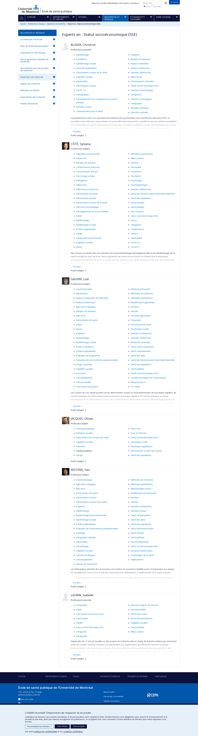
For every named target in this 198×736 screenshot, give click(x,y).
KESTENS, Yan (80, 470)
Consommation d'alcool (86, 171)
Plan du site (108, 696)
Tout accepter (79, 726)
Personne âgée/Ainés (141, 315)
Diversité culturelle (139, 112)
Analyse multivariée (140, 63)
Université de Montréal (28, 9)
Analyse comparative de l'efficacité (92, 298)
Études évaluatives (85, 346)
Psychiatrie (136, 176)
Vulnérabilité (81, 81)
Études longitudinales (86, 229)
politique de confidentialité (45, 731)
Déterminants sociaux (86, 85)
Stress (134, 220)
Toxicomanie (82, 618)
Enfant (79, 215)
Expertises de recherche (56, 24)
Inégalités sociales (84, 76)
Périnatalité (136, 167)
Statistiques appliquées (141, 446)
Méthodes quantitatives (142, 153)
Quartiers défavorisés (141, 72)
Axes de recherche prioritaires (34, 46)
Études (76, 676)
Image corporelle (84, 364)
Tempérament (137, 229)
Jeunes (79, 247)
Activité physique (84, 289)
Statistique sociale (139, 442)
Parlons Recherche (29, 103)
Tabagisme (136, 224)
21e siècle (135, 386)
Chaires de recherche (30, 83)
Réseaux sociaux (84, 106)
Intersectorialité (83, 382)
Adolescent (81, 158)
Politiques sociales (84, 433)
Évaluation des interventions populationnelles (97, 360)
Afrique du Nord (138, 382)
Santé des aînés (138, 355)
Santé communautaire (141, 351)
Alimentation (82, 293)
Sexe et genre (137, 211)
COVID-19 (81, 90)
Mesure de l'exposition (86, 564)
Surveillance (81, 59)
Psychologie (136, 180)
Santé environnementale (142, 528)
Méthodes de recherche (142, 293)
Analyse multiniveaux (140, 68)
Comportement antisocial (87, 167)
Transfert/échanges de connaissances (148, 377)
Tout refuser (62, 726)
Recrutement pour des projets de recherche (34, 69)
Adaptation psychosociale (88, 153)
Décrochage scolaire (85, 176)
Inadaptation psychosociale (88, 238)
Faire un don (160, 676)
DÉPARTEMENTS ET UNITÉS (56, 676)
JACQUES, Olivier (82, 418)
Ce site (147, 7)
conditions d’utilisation (73, 731)
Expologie (80, 533)
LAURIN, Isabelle (82, 595)
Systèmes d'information (142, 550)
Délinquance (81, 180)
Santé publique (137, 207)
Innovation (81, 373)
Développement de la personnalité (92, 211)
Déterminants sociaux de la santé (91, 72)
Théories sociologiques (141, 99)
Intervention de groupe (87, 386)
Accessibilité (119, 696)
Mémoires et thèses (29, 90)
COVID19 (135, 247)
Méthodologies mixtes (141, 488)
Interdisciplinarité (84, 377)
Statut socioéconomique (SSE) (144, 85)
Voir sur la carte (27, 699)
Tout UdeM (157, 7)
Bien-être (80, 315)
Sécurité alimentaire (140, 541)
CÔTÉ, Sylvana (81, 144)
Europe (79, 455)
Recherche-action (139, 614)
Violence (134, 233)
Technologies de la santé (142, 555)
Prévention (136, 171)
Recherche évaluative (140, 342)
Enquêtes (135, 54)
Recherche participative (141, 618)
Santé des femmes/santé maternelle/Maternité (153, 193)
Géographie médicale (86, 537)
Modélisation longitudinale (143, 302)
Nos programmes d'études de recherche (34, 60)
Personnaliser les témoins (39, 726)
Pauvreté (80, 446)
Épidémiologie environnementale (91, 515)
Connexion (134, 3)
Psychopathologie (139, 184)
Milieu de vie (136, 76)
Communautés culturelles (142, 81)
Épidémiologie (82, 54)
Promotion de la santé (141, 324)
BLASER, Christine (83, 45)
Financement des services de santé (92, 437)
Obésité (134, 162)
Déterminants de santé (87, 193)
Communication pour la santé (89, 111)
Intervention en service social (89, 614)
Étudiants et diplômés (138, 676)
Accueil (23, 24)
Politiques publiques (85, 428)
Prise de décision (139, 433)
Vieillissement (137, 559)
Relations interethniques (142, 90)
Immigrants (136, 94)
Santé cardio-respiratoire (142, 346)
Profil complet (77, 135)
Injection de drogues (85, 555)
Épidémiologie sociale (86, 63)
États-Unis (135, 428)
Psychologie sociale (140, 329)
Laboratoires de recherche (32, 97)
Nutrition (135, 306)
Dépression (81, 184)
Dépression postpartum (87, 189)
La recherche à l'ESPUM (31, 39)
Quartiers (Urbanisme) (141, 333)
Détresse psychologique (87, 207)
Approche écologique (86, 306)
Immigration (136, 103)
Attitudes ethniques (140, 108)
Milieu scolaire (137, 158)
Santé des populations (86, 68)
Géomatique (82, 541)
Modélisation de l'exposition (144, 493)
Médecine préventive (140, 289)
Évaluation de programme (88, 355)
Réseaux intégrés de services (144, 605)
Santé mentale (137, 202)
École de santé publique (57, 11)
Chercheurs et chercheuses (33, 52)
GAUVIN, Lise (80, 279)
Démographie (82, 94)
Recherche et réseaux (36, 24)
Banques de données (140, 59)
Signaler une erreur (111, 701)
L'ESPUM (21, 676)
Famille (79, 233)
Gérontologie (82, 546)
